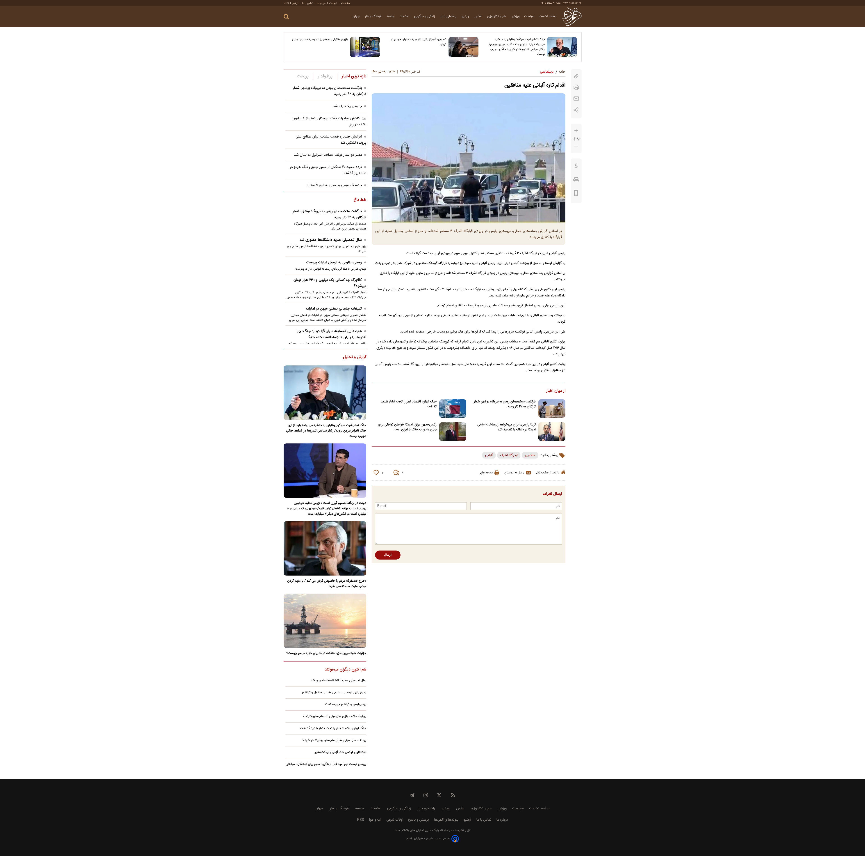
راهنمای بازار (448, 16)
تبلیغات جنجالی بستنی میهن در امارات (334, 309)
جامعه (391, 16)
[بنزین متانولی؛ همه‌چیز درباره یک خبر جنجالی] (365, 47)
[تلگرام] (412, 795)
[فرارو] (572, 16)
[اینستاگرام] (425, 795)
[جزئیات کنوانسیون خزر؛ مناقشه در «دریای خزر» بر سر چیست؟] (325, 621)
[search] (286, 17)
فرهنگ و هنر (373, 16)
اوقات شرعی (394, 820)
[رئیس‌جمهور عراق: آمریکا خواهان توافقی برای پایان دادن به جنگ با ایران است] (452, 431)
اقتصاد (405, 16)
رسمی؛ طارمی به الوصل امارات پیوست (334, 262)
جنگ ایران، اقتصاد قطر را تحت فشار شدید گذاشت (409, 404)
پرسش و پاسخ (418, 820)
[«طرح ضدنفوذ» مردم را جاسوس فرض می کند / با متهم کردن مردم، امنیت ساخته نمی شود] (325, 548)
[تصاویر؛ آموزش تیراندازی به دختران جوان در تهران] (463, 47)
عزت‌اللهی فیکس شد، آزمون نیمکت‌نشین (340, 752)
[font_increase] (576, 130)
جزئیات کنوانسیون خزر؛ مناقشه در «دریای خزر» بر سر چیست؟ (326, 653)
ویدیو (466, 16)
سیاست (529, 16)
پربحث (303, 76)
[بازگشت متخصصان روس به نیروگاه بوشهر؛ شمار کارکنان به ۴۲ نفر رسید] (551, 408)
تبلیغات (333, 3)
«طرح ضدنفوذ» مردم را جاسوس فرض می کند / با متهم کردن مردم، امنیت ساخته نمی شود (326, 583)
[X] (439, 795)
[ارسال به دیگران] (576, 98)
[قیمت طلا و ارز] (576, 167)
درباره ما (321, 3)
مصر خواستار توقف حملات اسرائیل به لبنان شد (328, 155)
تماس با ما (307, 3)
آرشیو (295, 3)
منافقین (530, 455)
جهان (356, 16)
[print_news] (576, 87)
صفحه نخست (548, 16)
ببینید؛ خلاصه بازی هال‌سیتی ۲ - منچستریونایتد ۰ (334, 716)
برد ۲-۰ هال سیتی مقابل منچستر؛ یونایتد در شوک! (334, 740)
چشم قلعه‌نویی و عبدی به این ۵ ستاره (334, 185)
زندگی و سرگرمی (425, 16)
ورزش (516, 16)
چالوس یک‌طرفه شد (347, 106)
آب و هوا (375, 820)
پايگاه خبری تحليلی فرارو (424, 830)
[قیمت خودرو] (576, 180)
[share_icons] (576, 110)
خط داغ (360, 200)
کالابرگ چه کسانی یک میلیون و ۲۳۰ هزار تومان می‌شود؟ (330, 283)
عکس (478, 16)
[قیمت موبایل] (576, 194)
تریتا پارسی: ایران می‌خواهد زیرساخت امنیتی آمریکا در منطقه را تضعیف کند (506, 427)
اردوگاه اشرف (509, 455)
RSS (286, 3)
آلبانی (489, 455)
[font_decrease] (576, 146)
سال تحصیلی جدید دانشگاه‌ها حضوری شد (331, 240)
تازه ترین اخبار (354, 76)
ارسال (388, 555)
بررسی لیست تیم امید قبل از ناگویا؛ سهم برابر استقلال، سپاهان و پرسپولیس (326, 767)
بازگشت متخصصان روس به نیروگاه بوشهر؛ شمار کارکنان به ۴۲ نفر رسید (505, 404)
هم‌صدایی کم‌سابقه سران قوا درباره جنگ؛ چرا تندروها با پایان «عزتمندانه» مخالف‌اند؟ (331, 334)
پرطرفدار (325, 76)
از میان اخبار (555, 391)
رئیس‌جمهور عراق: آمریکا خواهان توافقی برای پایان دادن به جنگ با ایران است (407, 427)
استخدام (346, 3)
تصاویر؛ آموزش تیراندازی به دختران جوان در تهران (418, 42)
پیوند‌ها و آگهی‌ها (446, 820)
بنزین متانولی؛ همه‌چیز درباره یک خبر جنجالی (320, 39)
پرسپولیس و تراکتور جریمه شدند (345, 704)
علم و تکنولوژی (497, 16)
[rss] (452, 795)
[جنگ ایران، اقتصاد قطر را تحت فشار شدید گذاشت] (452, 408)
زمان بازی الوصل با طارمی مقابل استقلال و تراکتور (334, 692)
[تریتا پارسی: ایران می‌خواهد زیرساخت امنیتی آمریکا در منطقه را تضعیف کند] (551, 431)
